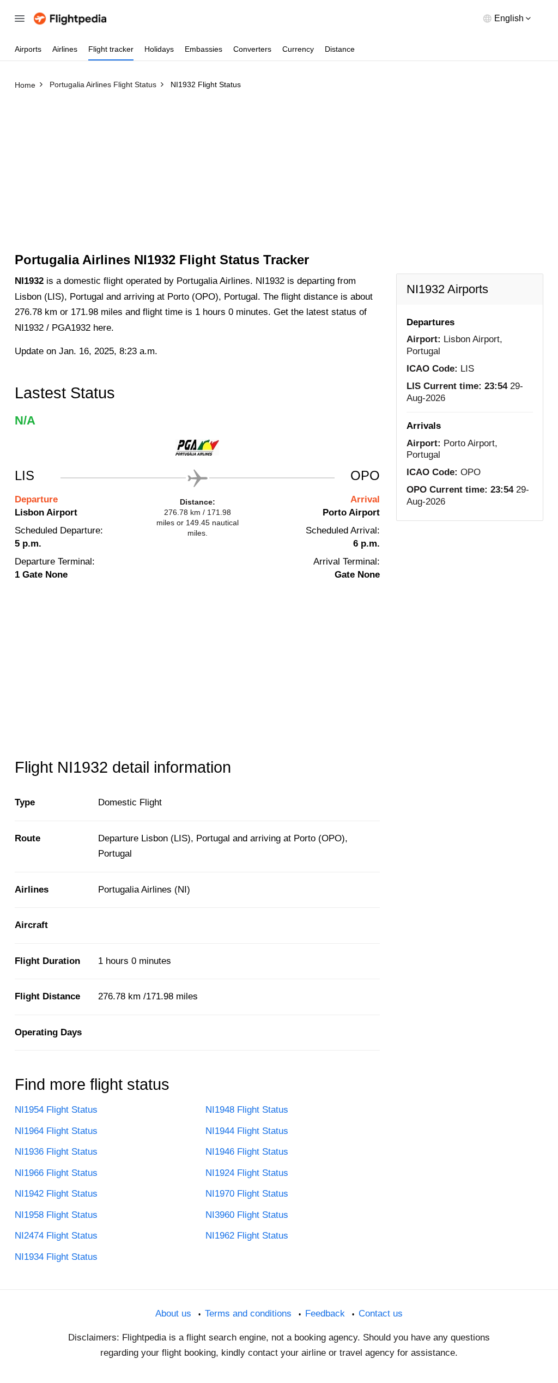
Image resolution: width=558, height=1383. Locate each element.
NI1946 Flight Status (246, 1152)
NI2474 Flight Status (56, 1235)
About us (173, 1313)
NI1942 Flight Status (56, 1193)
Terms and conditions (248, 1313)
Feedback (325, 1313)
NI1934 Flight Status (56, 1257)
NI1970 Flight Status (246, 1193)
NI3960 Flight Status (246, 1215)
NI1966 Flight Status (56, 1173)
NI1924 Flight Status (246, 1173)
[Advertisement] (279, 176)
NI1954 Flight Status (56, 1110)
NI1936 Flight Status (56, 1152)
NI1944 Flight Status (246, 1131)
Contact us (381, 1313)
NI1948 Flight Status (246, 1110)
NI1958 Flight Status (56, 1215)
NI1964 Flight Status (56, 1131)
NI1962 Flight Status (246, 1235)
